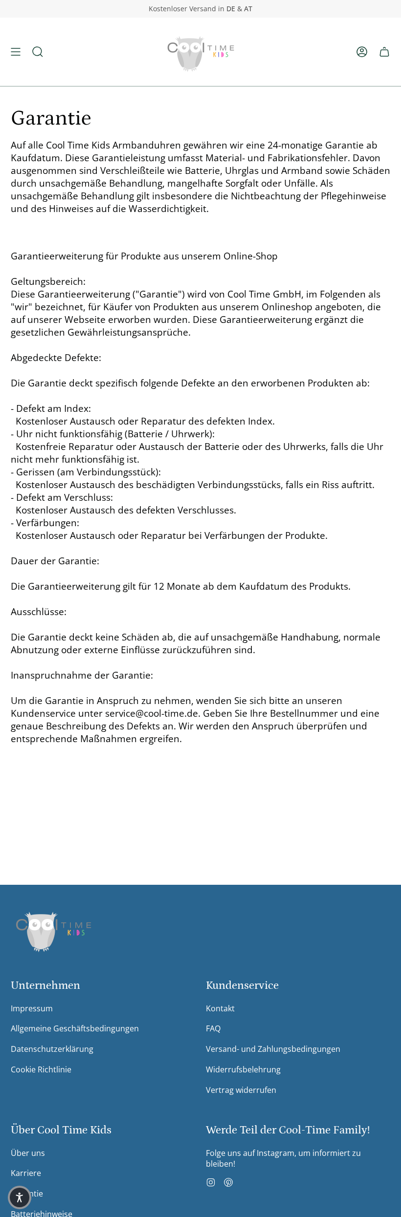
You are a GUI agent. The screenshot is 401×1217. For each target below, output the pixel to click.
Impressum (32, 1008)
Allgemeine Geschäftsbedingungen (75, 1028)
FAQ (213, 1028)
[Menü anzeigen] (15, 51)
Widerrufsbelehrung (243, 1069)
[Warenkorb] (384, 51)
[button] (37, 51)
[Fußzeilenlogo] (53, 929)
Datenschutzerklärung (52, 1049)
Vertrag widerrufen (241, 1090)
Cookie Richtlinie (41, 1069)
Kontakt (220, 1008)
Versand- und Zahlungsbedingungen (273, 1049)
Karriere (26, 1173)
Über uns (28, 1153)
